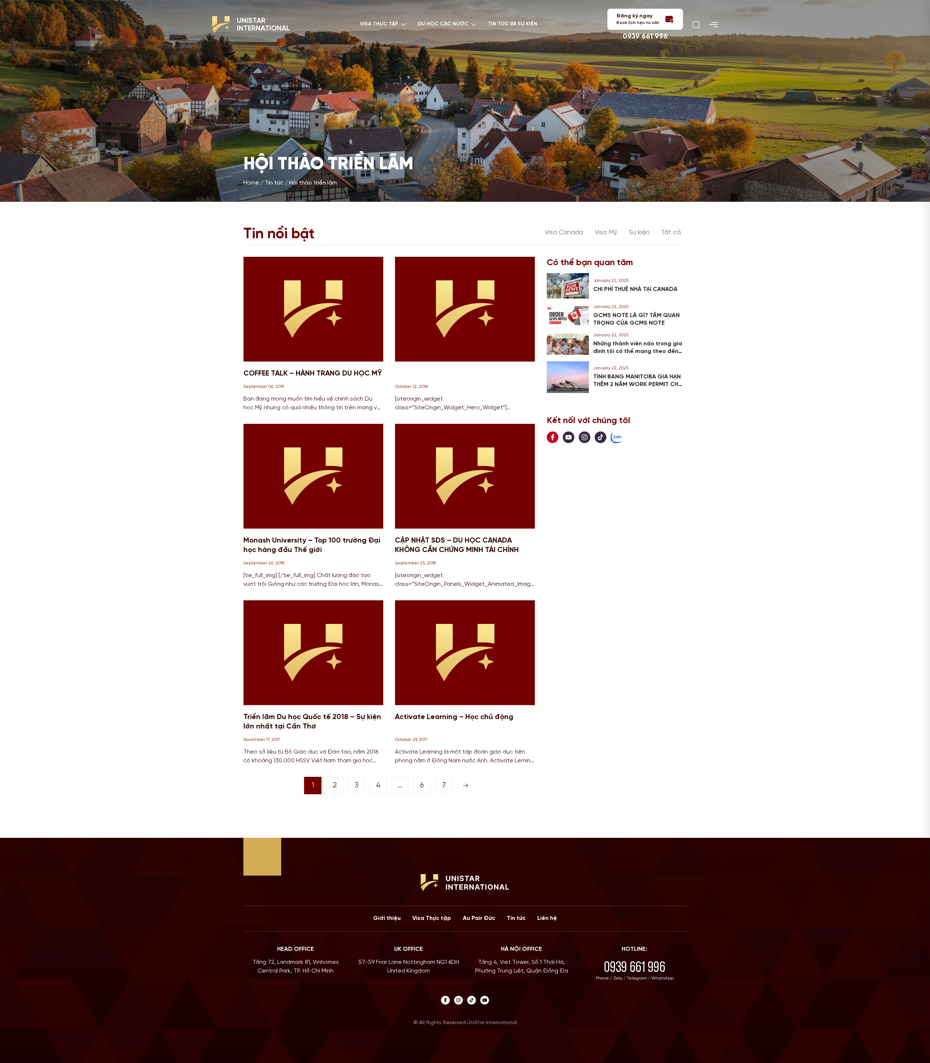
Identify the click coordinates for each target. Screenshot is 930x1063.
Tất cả (671, 232)
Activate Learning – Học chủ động (454, 717)
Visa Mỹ (606, 232)
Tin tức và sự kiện (512, 24)
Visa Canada (564, 232)
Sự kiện (639, 232)
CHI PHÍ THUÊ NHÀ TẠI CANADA (635, 289)
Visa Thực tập (431, 918)
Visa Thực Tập (379, 24)
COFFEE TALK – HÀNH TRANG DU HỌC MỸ (312, 373)
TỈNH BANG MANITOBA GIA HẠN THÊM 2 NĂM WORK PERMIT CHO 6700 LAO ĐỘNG (638, 384)
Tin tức (274, 183)
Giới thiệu (387, 918)
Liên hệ (547, 918)
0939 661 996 (645, 36)
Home (251, 183)
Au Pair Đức (479, 918)
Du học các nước (443, 24)
